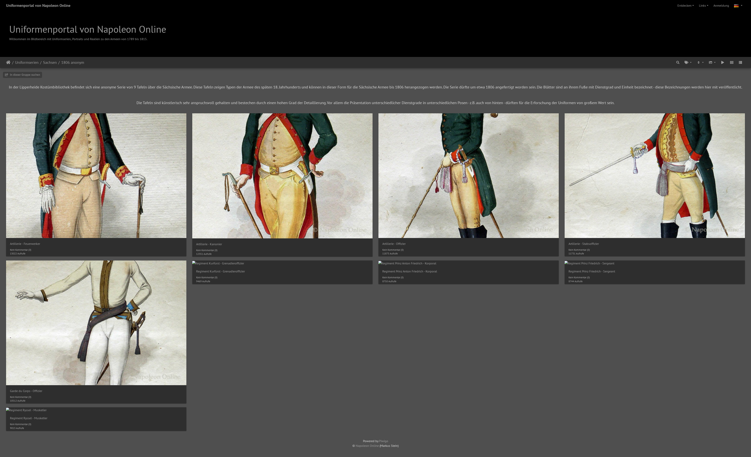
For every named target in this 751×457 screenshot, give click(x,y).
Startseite (8, 62)
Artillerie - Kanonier (209, 244)
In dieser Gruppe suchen (24, 75)
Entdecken (684, 5)
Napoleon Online (367, 446)
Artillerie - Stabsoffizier (584, 244)
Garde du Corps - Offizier (26, 391)
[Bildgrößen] (712, 62)
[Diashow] (722, 62)
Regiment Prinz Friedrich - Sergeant (592, 271)
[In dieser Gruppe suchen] (678, 62)
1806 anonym (72, 62)
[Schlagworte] (688, 62)
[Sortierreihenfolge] (700, 62)
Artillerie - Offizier (394, 244)
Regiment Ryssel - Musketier (28, 418)
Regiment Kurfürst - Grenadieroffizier (220, 271)
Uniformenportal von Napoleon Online (38, 5)
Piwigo (383, 441)
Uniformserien (27, 62)
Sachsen (50, 62)
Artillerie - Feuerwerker (25, 244)
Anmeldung (721, 5)
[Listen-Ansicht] (740, 62)
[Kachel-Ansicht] (731, 62)
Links (702, 5)
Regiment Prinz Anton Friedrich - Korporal (409, 271)
